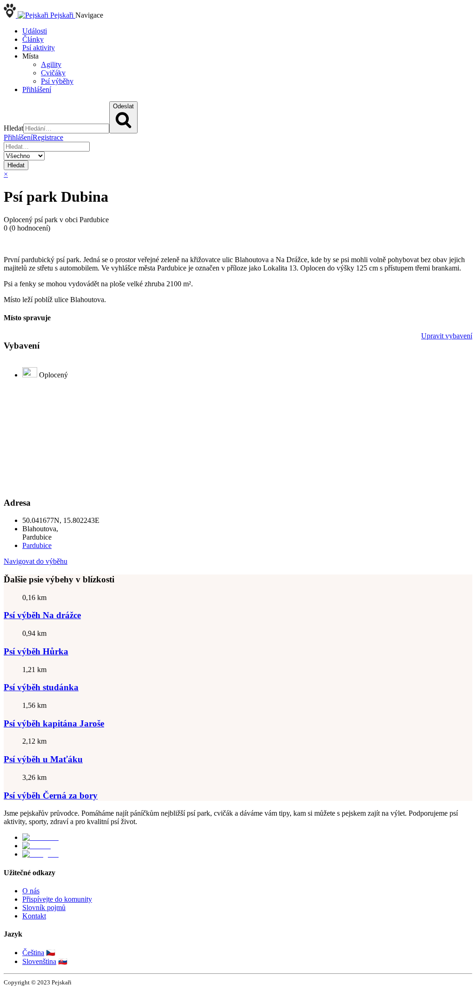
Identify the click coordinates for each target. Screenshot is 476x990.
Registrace (48, 137)
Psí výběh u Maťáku (43, 759)
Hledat (16, 165)
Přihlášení (36, 89)
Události (34, 31)
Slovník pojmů (44, 907)
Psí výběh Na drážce (42, 615)
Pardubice (37, 545)
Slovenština (39, 961)
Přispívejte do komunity (57, 899)
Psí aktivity (38, 48)
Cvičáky (53, 73)
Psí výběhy (57, 81)
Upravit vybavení (446, 336)
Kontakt (34, 916)
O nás (31, 891)
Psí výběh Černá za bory (51, 795)
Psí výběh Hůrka (36, 651)
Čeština (33, 953)
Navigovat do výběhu (35, 561)
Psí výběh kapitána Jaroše (54, 723)
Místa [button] (30, 56)
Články (33, 39)
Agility (51, 64)
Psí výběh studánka (41, 687)
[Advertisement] (238, 438)
